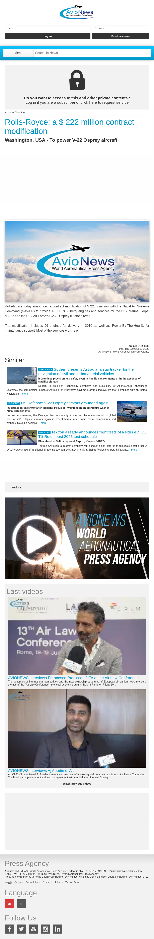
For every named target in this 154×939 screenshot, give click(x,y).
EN (9, 903)
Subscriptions (33, 882)
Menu (18, 53)
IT (21, 903)
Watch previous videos (77, 783)
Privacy (59, 882)
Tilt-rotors (20, 112)
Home (8, 112)
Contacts (48, 882)
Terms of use (72, 882)
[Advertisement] (77, 189)
